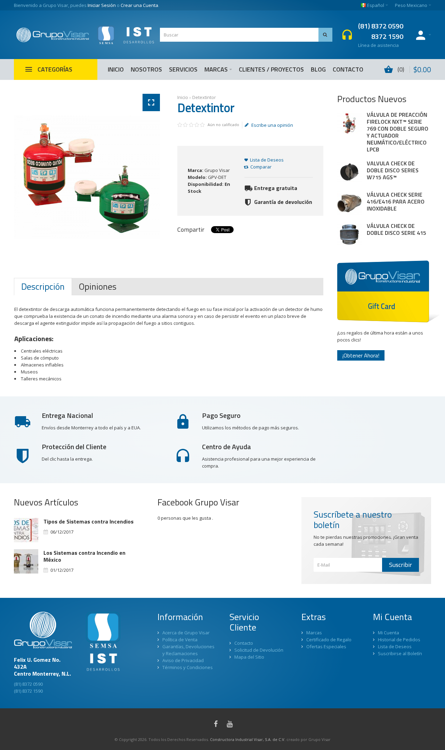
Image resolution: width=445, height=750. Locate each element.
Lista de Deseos (267, 160)
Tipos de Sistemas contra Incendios (88, 521)
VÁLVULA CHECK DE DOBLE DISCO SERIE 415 (396, 229)
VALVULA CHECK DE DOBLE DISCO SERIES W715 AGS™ (393, 170)
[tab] (43, 286)
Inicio (182, 97)
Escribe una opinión (272, 125)
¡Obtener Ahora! (360, 355)
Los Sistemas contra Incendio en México (84, 556)
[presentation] (43, 286)
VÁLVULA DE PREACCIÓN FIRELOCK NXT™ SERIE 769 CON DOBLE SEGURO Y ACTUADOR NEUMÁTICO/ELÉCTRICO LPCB (397, 132)
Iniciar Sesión (102, 5)
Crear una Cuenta (139, 5)
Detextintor (204, 97)
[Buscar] (325, 35)
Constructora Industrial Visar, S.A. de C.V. (247, 739)
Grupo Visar (217, 170)
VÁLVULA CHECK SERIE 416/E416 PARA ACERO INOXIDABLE (395, 201)
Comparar (261, 167)
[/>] (26, 530)
